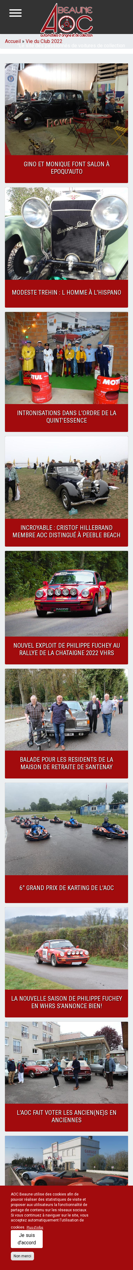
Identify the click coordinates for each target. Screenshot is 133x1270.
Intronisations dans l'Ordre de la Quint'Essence (66, 416)
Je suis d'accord (27, 1239)
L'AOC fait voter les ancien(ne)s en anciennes (67, 1116)
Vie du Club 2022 (44, 41)
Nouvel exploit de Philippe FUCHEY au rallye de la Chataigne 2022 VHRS (66, 649)
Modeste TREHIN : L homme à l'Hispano (66, 292)
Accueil (13, 41)
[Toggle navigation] (15, 14)
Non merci (22, 1256)
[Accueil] (66, 20)
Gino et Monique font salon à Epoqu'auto (66, 167)
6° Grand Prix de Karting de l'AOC (66, 888)
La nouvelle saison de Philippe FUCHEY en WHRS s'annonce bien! (66, 1002)
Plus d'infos (35, 1227)
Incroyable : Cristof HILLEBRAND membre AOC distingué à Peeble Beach (66, 531)
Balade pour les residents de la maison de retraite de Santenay (66, 763)
